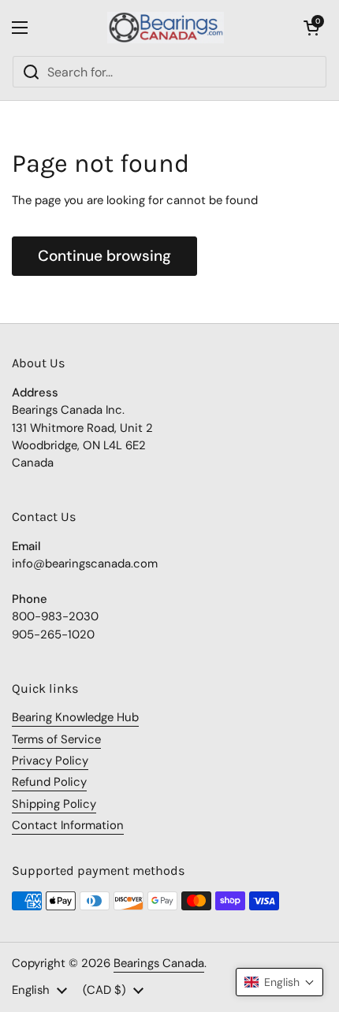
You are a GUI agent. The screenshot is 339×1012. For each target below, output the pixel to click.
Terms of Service (56, 739)
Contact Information (68, 825)
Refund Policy (49, 782)
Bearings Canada (159, 963)
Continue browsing (104, 256)
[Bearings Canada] (166, 27)
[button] (311, 27)
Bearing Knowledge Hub (75, 717)
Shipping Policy (54, 804)
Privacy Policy (50, 760)
